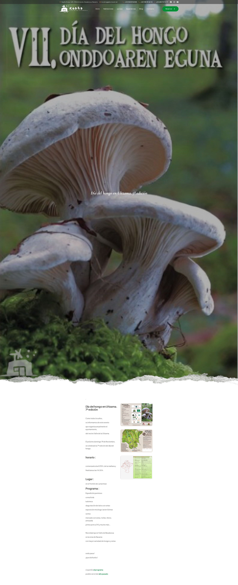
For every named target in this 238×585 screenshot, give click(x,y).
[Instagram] (174, 2)
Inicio (98, 9)
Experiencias (131, 9)
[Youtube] (177, 2)
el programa (98, 570)
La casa (120, 9)
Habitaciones (108, 9)
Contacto (150, 9)
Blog (141, 9)
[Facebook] (171, 2)
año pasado (103, 574)
